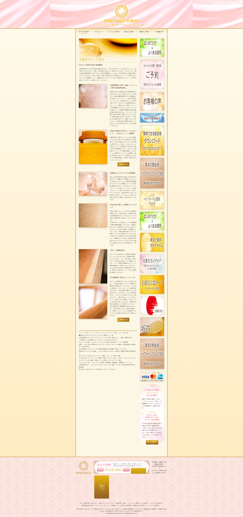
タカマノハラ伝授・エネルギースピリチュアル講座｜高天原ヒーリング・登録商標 (103, 342)
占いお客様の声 (144, 503)
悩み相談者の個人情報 (87, 505)
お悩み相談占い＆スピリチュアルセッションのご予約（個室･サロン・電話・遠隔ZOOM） (106, 337)
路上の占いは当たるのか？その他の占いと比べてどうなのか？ (97, 369)
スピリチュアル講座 (134, 503)
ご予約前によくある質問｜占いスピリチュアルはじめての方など (98, 340)
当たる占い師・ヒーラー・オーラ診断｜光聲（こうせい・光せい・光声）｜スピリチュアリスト (107, 358)
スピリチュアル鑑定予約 (156, 503)
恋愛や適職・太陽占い (121, 503)
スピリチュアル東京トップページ (86, 333)
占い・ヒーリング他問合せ (153, 505)
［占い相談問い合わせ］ (159, 472)
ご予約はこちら (123, 164)
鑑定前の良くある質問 (139, 505)
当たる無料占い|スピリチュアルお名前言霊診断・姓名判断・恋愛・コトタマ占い (103, 349)
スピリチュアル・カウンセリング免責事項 (105, 505)
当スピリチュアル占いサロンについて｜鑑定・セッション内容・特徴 (99, 356)
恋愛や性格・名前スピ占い (90, 503)
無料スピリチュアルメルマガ (106, 503)
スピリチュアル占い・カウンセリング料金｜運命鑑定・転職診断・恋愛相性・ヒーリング (105, 362)
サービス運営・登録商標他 (125, 505)
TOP (81, 503)
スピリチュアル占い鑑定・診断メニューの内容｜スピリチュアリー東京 (100, 360)
